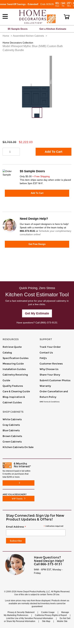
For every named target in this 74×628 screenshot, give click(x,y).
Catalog (7, 352)
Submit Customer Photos (55, 380)
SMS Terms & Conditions (50, 402)
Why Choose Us (49, 369)
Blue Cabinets (11, 430)
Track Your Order (50, 346)
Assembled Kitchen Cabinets (28, 35)
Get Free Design (37, 244)
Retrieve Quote (12, 346)
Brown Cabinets (12, 436)
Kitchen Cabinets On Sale (18, 447)
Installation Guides (14, 369)
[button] (67, 16)
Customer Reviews (51, 363)
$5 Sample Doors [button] (18, 28)
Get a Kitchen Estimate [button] (52, 28)
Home (6, 35)
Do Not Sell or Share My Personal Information (37, 619)
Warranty (45, 385)
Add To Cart (53, 151)
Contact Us (46, 352)
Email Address (34, 527)
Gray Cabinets (11, 424)
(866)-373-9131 (48, 322)
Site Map (46, 621)
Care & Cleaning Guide (16, 391)
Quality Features (13, 385)
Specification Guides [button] (15, 358)
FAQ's (43, 358)
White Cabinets (12, 419)
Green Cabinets (12, 441)
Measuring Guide (13, 363)
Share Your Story (50, 374)
